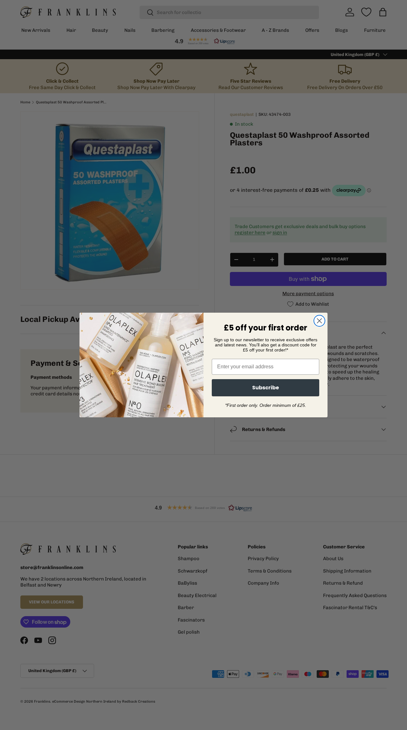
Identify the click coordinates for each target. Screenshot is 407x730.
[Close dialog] (319, 320)
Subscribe (265, 387)
